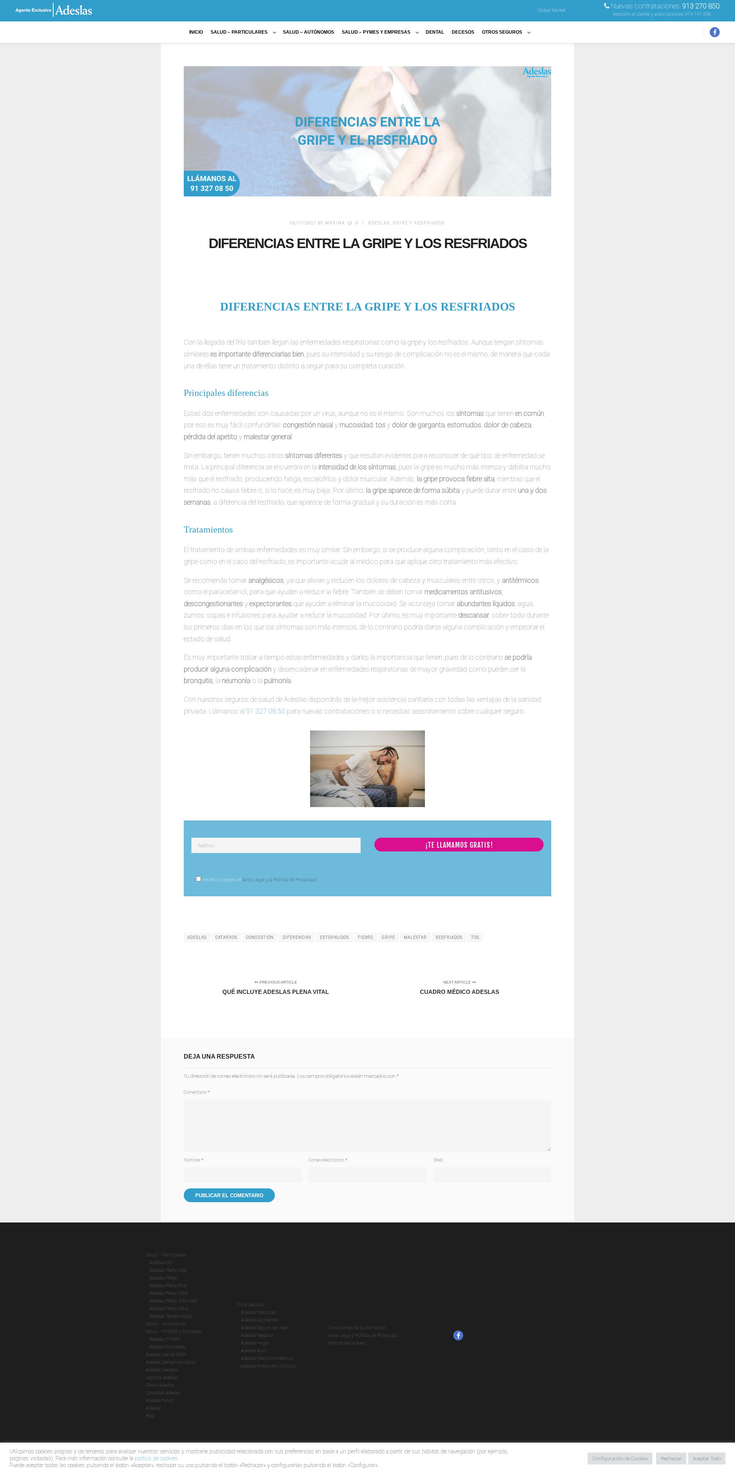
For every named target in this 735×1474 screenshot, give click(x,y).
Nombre (193, 1160)
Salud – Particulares (166, 1255)
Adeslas (379, 223)
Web (438, 1160)
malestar (415, 937)
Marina (335, 223)
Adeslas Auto (253, 1350)
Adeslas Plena (163, 1278)
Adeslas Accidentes (260, 1320)
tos (475, 937)
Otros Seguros (250, 1304)
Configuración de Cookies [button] (620, 1458)
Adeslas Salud (159, 1400)
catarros (226, 937)
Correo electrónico (328, 1160)
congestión (260, 937)
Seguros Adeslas (162, 1377)
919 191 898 (698, 14)
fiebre (365, 937)
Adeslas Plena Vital (168, 1270)
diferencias (297, 937)
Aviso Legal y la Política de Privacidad (279, 879)
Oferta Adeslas (160, 1385)
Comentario (197, 1092)
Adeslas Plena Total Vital (174, 1301)
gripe (388, 937)
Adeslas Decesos (162, 1370)
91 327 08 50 (265, 711)
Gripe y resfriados (419, 223)
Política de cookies (346, 1343)
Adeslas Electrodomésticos (267, 1358)
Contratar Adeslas (163, 1393)
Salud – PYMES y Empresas (174, 1331)
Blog (150, 1415)
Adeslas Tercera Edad (171, 1316)
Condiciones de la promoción (357, 1327)
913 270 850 (701, 6)
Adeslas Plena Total (169, 1293)
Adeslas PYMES (165, 1339)
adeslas (197, 937)
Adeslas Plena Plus (168, 1285)
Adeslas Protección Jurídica (268, 1366)
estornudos (334, 937)
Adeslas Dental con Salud (171, 1362)
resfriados (449, 937)
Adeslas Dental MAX (166, 1354)
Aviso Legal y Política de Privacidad (363, 1335)
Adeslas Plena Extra (169, 1308)
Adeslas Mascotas (258, 1312)
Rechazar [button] (671, 1458)
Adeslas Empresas (167, 1347)
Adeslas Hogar (255, 1343)
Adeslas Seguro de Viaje (264, 1327)
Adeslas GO (161, 1262)
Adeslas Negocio (257, 1335)
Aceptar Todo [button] (707, 1458)
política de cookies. (157, 1458)
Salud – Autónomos (165, 1324)
